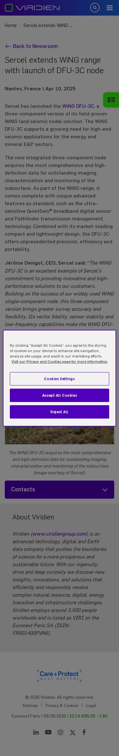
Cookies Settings (59, 379)
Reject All (59, 412)
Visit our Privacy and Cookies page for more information (59, 361)
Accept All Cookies (59, 395)
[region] (59, 377)
